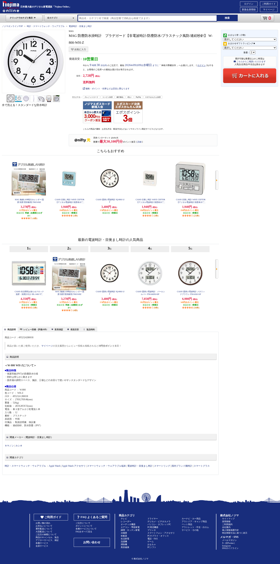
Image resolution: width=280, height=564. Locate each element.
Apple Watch (54, 466)
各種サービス (42, 543)
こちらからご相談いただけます (251, 61)
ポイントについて (84, 526)
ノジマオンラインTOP (12, 26)
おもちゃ (151, 544)
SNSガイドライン (230, 548)
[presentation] (10, 329)
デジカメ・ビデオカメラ (158, 521)
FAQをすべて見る (84, 531)
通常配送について (44, 529)
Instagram (226, 546)
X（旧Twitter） (229, 543)
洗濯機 (124, 541)
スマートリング (162, 466)
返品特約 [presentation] (90, 329)
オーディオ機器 (128, 524)
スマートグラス (202, 466)
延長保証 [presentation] (59, 329)
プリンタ (151, 530)
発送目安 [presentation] (74, 329)
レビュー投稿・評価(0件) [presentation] (35, 329)
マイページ (268, 9)
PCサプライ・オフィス (158, 536)
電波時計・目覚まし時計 (80, 26)
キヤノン (9, 445)
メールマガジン (229, 540)
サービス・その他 (190, 530)
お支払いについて (44, 526)
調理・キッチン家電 (130, 530)
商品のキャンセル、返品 (47, 537)
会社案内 (226, 527)
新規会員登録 (249, 9)
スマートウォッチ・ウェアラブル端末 (106, 466)
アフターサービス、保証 (47, 540)
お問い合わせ (91, 542)
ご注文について (83, 523)
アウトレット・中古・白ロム (195, 527)
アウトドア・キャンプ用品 (194, 521)
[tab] (10, 329)
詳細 (139, 142)
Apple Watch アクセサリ (74, 466)
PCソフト (151, 547)
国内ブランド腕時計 (182, 466)
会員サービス (42, 546)
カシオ (18, 445)
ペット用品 (187, 524)
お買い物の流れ (43, 523)
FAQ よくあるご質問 (94, 517)
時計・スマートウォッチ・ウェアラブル (46, 26)
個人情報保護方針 (230, 530)
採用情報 (226, 521)
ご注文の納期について (46, 534)
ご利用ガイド (269, 3)
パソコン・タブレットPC (159, 524)
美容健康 (125, 547)
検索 (227, 17)
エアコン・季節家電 (130, 527)
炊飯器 (124, 536)
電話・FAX (152, 538)
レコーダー (126, 521)
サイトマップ (228, 518)
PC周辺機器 (152, 527)
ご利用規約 (227, 524)
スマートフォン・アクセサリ (161, 533)
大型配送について (44, 531)
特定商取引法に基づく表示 (234, 533)
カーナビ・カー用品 (191, 518)
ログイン (248, 3)
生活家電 (125, 538)
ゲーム (150, 541)
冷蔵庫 (124, 533)
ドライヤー (152, 518)
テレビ (124, 518)
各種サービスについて (86, 529)
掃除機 (124, 544)
